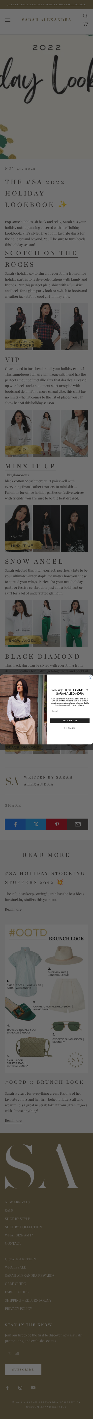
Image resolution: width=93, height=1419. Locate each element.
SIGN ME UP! (69, 721)
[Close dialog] (90, 677)
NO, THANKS (69, 728)
